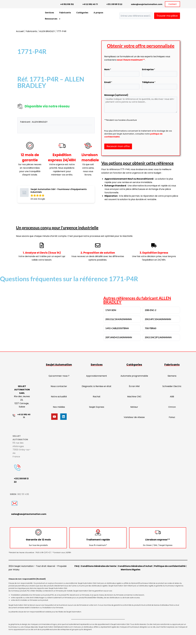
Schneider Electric (171, 386)
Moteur (134, 406)
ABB (172, 396)
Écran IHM (134, 386)
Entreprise (148, 69)
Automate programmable (134, 375)
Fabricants (65, 12)
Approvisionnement (96, 375)
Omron (172, 406)
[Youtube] (54, 416)
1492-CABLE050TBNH (117, 328)
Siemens (172, 375)
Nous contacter (59, 386)
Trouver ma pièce (167, 15)
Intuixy (16, 569)
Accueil (20, 31)
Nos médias (59, 406)
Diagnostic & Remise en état (96, 386)
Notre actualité (59, 396)
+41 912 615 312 (67, 4)
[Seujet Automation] (21, 16)
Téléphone (148, 82)
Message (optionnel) (116, 95)
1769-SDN (110, 310)
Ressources (51, 18)
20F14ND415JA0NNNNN (118, 337)
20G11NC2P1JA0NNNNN (158, 337)
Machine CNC (134, 396)
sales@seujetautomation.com (146, 4)
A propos (98, 12)
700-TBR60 (150, 328)
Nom (107, 69)
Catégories (82, 12)
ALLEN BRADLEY (47, 31)
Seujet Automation (59, 364)
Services (49, 12)
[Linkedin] (63, 416)
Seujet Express (96, 406)
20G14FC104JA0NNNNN (158, 319)
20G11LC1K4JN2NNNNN (118, 319)
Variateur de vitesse (134, 417)
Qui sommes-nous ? (59, 375)
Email (108, 82)
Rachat (96, 396)
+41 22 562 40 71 (90, 4)
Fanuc (172, 417)
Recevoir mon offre (118, 146)
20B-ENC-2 (150, 310)
